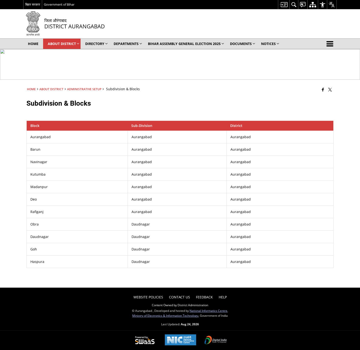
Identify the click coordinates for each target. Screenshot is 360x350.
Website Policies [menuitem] (148, 297)
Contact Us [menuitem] (179, 297)
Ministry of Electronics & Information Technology (165, 315)
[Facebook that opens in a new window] (323, 89)
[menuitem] (283, 4)
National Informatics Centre (208, 311)
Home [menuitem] (33, 43)
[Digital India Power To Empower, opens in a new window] (216, 340)
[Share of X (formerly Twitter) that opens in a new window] (330, 89)
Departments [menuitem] (126, 43)
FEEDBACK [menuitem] (204, 297)
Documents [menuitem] (241, 43)
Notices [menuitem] (268, 43)
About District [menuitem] (62, 43)
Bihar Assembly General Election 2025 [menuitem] (184, 43)
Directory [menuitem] (94, 43)
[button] (331, 44)
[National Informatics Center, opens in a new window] (180, 340)
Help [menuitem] (223, 297)
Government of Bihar (59, 4)
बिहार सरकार (32, 4)
